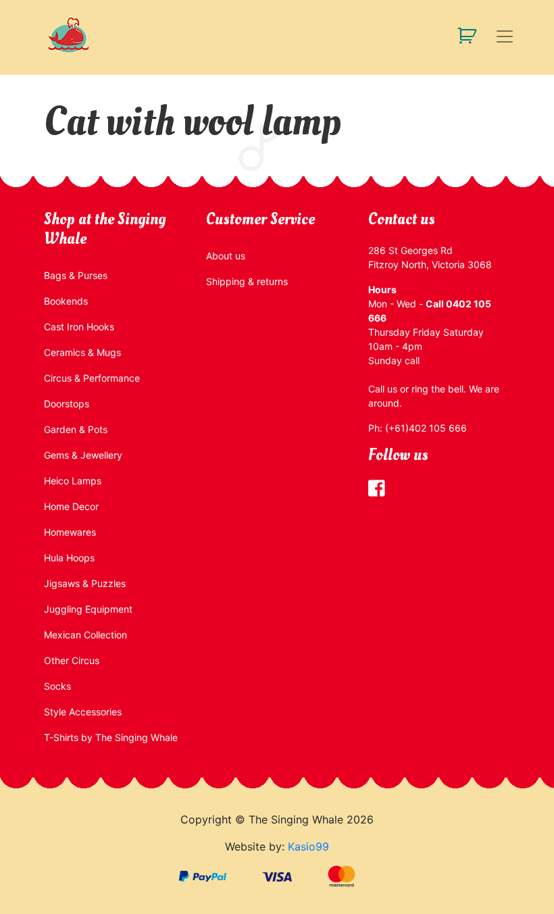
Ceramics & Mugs (82, 352)
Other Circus (71, 660)
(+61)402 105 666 (426, 428)
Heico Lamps (72, 480)
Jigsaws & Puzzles (85, 583)
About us (225, 255)
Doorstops (66, 403)
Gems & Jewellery (83, 455)
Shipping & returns (247, 281)
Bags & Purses (75, 275)
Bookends (66, 301)
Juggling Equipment (88, 609)
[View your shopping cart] (461, 35)
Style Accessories (83, 711)
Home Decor (71, 506)
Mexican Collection (85, 634)
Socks (57, 686)
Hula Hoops (69, 557)
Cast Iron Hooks (79, 326)
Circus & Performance (92, 378)
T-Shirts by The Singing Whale (111, 737)
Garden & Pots (75, 429)
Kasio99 (308, 846)
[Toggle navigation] (505, 36)
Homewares (70, 532)
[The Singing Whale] (88, 34)
